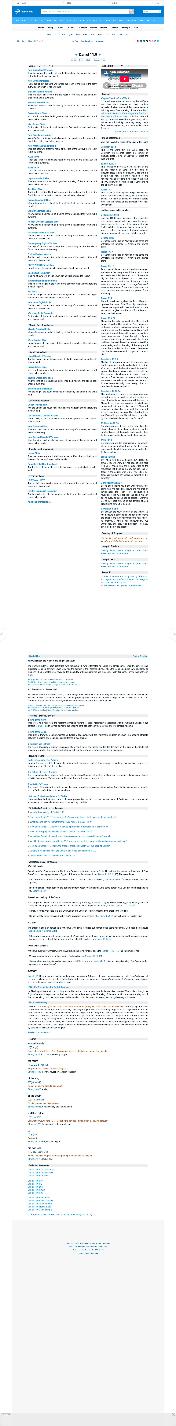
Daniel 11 (42, 726)
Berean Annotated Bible (39, 200)
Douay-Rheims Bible (37, 404)
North (145, 550)
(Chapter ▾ (39, 66)
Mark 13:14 (106, 440)
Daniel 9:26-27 (108, 318)
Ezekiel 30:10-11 (109, 163)
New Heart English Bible (39, 302)
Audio (73, 60)
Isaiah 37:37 (107, 251)
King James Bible (36, 124)
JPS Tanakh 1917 (36, 480)
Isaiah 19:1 (106, 189)
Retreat (111, 553)
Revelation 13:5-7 (109, 359)
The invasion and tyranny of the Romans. (123, 585)
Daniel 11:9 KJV (35, 1193)
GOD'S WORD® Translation (41, 265)
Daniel (24, 41)
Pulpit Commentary (38, 1002)
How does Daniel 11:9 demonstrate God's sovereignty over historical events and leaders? (73, 817)
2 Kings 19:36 (107, 238)
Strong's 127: (34, 1159)
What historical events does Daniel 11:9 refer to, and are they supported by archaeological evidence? (78, 841)
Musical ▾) (125, 66)
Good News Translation (39, 273)
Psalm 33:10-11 (93, 956)
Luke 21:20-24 (108, 457)
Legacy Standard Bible (38, 178)
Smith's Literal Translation (40, 388)
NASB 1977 (33, 167)
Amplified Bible (35, 189)
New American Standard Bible (42, 146)
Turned (124, 553)
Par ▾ (46, 66)
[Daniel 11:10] (172, 640)
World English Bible (37, 340)
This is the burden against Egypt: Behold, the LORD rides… (53, 684)
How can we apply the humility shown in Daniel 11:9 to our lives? (61, 831)
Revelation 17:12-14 (110, 391)
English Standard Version (40, 91)
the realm (116, 113)
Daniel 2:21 (50, 931)
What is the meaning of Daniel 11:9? (47, 812)
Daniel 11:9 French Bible (39, 1206)
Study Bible (34, 656)
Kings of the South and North (115, 98)
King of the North (38, 720)
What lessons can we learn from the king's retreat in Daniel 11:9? (61, 822)
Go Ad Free (6, 1415)
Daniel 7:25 (106, 298)
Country (104, 550)
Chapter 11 (32, 41)
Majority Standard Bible (39, 329)
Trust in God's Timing (38, 784)
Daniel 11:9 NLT (35, 1184)
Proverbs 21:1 (106, 916)
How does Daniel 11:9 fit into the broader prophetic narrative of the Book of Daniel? (70, 846)
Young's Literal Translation (40, 378)
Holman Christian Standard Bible (43, 221)
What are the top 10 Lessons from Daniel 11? (53, 855)
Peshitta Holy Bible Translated (42, 464)
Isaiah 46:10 (111, 879)
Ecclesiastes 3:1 (36, 931)
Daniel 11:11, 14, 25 (125, 905)
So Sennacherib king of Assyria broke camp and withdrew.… (54, 708)
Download (143, 131)
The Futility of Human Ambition (42, 772)
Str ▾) (51, 66)
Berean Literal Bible (37, 113)
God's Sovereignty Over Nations (43, 760)
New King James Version (40, 135)
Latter (138, 550)
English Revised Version (39, 254)
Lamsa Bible (34, 453)
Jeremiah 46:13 (108, 147)
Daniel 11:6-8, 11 (106, 874)
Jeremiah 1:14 (39, 890)
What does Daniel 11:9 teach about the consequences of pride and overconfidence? (70, 836)
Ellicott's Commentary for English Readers (49, 987)
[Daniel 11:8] (3, 640)
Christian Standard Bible (39, 211)
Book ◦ (136, 656)
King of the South (38, 732)
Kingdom (129, 550)
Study (88, 60)
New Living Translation (39, 81)
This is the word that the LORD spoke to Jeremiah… (51, 680)
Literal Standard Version (39, 356)
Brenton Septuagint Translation (42, 491)
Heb (103, 60)
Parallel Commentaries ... (39, 1032)
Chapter (144, 656)
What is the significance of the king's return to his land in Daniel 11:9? (63, 850)
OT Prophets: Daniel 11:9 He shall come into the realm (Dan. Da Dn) (60, 1214)
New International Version (40, 70)
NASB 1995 (33, 156)
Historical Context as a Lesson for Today (47, 796)
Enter (112, 550)
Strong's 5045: (35, 1106)
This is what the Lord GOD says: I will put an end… (51, 682)
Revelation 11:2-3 (109, 508)
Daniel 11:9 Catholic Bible (40, 1209)
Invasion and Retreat (40, 744)
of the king (127, 113)
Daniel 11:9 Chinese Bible (40, 1203)
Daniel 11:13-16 (110, 951)
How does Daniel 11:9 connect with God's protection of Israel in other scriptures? (69, 826)
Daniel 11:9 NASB (36, 1190)
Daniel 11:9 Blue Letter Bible (41, 1169)
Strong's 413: (34, 1141)
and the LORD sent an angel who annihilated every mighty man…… (57, 705)
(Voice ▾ (117, 66)
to (113, 116)
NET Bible (32, 291)
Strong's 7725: (35, 1124)
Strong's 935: (34, 1054)
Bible (18, 41)
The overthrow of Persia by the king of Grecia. (125, 576)
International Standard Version (42, 280)
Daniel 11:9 (33, 976)
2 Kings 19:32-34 (103, 939)
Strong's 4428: (35, 1089)
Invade (120, 550)
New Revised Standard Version (43, 437)
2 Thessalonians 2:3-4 (111, 483)
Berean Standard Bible (38, 102)
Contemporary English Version (42, 243)
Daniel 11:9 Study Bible (39, 1197)
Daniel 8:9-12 (107, 266)
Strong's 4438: (35, 1072)
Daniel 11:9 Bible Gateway (40, 1172)
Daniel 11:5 (99, 902)
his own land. (121, 116)
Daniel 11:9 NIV (35, 1180)
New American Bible (37, 426)
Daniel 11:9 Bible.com (38, 1175)
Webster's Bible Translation (41, 313)
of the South (138, 113)
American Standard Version (41, 232)
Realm (104, 553)
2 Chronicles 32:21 (110, 215)
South (118, 553)
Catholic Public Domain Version (43, 415)
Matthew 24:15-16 (110, 423)
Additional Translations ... (39, 502)
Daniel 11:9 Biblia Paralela (40, 1200)
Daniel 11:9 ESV (35, 1187)
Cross (81, 60)
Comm (96, 60)
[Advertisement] (88, 635)
